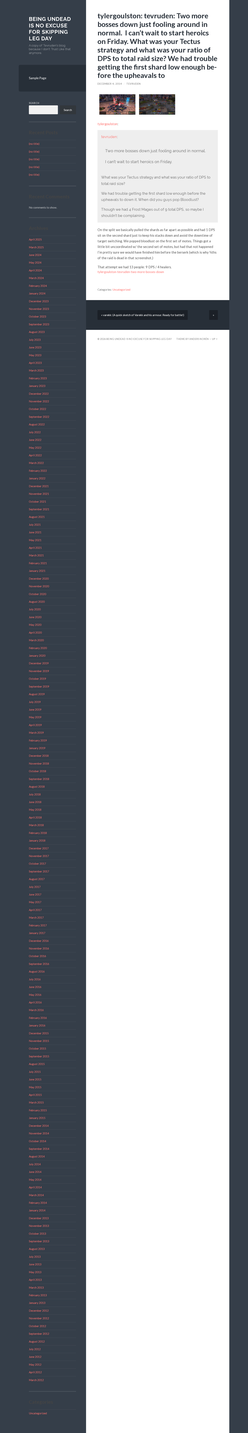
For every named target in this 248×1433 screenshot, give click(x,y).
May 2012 (35, 1364)
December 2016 (39, 940)
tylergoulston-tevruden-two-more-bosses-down (130, 272)
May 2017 (35, 902)
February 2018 (38, 832)
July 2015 (35, 1071)
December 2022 (39, 393)
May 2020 (35, 624)
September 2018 (39, 779)
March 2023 (36, 370)
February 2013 (38, 1295)
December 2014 (39, 1125)
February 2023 (38, 378)
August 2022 (37, 424)
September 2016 (39, 963)
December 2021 (39, 486)
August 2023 (37, 332)
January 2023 (37, 385)
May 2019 (35, 717)
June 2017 (35, 894)
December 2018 (39, 755)
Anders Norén (199, 338)
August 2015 (37, 1064)
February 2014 (38, 1202)
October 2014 (37, 1141)
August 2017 (37, 879)
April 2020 (35, 632)
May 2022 (35, 447)
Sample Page (37, 78)
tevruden (133, 83)
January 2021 (37, 570)
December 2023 (39, 301)
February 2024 (38, 285)
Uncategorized (38, 1413)
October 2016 (37, 956)
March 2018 (36, 825)
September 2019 (39, 686)
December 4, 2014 (109, 83)
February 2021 (38, 563)
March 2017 (36, 917)
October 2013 (37, 1233)
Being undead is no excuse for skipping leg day (50, 29)
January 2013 (37, 1302)
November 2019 (39, 671)
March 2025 (36, 247)
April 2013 (35, 1279)
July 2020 (35, 609)
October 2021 (37, 501)
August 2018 (37, 786)
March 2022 (36, 462)
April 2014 (35, 1187)
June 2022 (35, 439)
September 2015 (39, 1056)
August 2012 (37, 1341)
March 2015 (36, 1102)
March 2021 (36, 555)
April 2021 (35, 547)
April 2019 (35, 725)
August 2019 (37, 694)
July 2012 (35, 1349)
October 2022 (37, 409)
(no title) (34, 143)
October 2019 (37, 678)
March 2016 (36, 1010)
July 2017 (35, 886)
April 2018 (35, 817)
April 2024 (35, 270)
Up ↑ (215, 338)
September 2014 (39, 1148)
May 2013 (35, 1272)
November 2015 (39, 1040)
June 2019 (35, 709)
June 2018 (35, 802)
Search (34, 103)
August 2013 (37, 1248)
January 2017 (37, 933)
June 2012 (35, 1356)
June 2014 (35, 1171)
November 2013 (39, 1225)
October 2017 (37, 863)
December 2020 (39, 578)
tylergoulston (107, 124)
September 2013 (39, 1241)
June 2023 (35, 347)
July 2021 (35, 524)
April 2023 (35, 362)
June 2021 (35, 532)
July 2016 (35, 979)
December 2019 (39, 663)
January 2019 (37, 748)
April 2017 (35, 909)
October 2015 (37, 1048)
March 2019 (36, 732)
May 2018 (35, 809)
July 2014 (35, 1164)
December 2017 (39, 848)
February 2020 (38, 648)
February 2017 (38, 925)
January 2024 (37, 293)
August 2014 (37, 1156)
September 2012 (39, 1333)
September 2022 (39, 416)
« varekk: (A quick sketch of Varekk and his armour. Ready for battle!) (142, 315)
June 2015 (35, 1079)
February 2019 (38, 740)
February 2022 (38, 470)
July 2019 (35, 702)
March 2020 (36, 640)
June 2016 (35, 987)
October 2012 (37, 1326)
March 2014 (36, 1195)
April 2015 (35, 1094)
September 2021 (39, 509)
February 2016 (38, 1017)
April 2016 (35, 1002)
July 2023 (35, 339)
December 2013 (39, 1218)
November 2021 (39, 493)
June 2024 (35, 254)
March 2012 (36, 1380)
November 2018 (39, 763)
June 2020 (35, 617)
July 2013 (35, 1256)
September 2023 (39, 324)
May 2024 (35, 262)
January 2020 (37, 655)
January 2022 (37, 478)
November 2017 (39, 856)
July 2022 (35, 432)
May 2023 (35, 355)
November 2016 (39, 948)
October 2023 (37, 316)
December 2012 (39, 1310)
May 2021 (35, 540)
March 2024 (36, 278)
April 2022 (35, 455)
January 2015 (37, 1117)
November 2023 (39, 308)
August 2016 (37, 971)
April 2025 (35, 239)
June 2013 (35, 1264)
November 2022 (39, 401)
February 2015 (38, 1110)
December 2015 (39, 1033)
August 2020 (37, 601)
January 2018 (37, 840)
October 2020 (37, 594)
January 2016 (37, 1025)
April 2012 (35, 1372)
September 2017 (39, 871)
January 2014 (37, 1210)
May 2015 (35, 1087)
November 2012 (39, 1318)
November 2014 (39, 1133)
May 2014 (35, 1179)
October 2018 (37, 771)
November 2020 (39, 586)
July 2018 (35, 794)
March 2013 (36, 1287)
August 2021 (37, 516)
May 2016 (35, 994)
